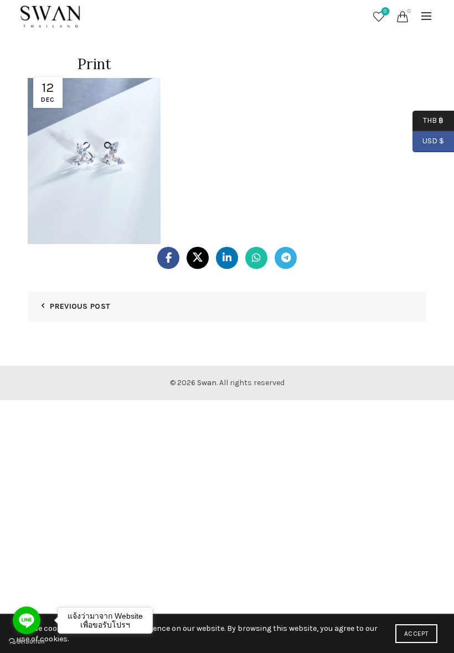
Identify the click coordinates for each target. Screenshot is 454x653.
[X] (198, 258)
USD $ (433, 141)
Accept (416, 634)
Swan (206, 382)
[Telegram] (286, 258)
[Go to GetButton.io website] (26, 641)
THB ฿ (427, 120)
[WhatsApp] (256, 258)
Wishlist (385, 11)
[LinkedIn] (227, 258)
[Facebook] (168, 258)
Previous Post (80, 306)
